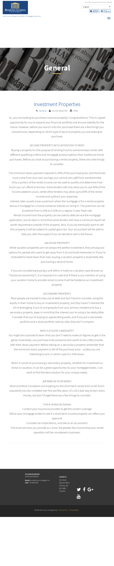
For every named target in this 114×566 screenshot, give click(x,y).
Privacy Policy (74, 510)
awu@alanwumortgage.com (40, 480)
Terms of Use (63, 510)
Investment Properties (57, 104)
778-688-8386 (33, 483)
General (42, 110)
